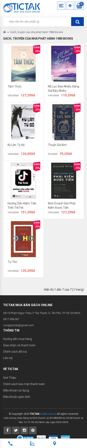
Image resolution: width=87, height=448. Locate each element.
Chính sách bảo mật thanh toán (24, 384)
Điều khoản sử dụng (16, 390)
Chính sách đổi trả (15, 351)
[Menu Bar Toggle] (61, 6)
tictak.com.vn (48, 413)
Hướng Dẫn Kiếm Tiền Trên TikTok (22, 205)
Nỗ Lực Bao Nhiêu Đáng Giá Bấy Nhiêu (63, 88)
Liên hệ (7, 358)
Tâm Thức (15, 86)
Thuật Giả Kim (57, 145)
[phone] (10, 443)
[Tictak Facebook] (7, 430)
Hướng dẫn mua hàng (17, 339)
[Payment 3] (65, 438)
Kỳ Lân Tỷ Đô (16, 145)
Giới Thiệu (9, 377)
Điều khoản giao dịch (16, 396)
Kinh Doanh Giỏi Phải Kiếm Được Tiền (61, 205)
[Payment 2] (53, 438)
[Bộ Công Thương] (25, 438)
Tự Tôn (12, 262)
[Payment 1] (41, 438)
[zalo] (32, 443)
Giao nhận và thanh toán (19, 345)
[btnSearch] (77, 21)
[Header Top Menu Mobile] (70, 6)
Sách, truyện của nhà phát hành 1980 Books (36, 32)
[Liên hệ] (54, 443)
